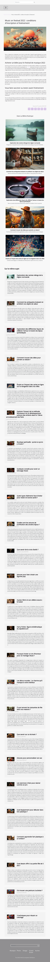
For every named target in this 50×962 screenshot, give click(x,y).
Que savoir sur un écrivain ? (27, 734)
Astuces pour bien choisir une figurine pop (27, 576)
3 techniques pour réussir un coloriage (27, 916)
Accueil (5, 14)
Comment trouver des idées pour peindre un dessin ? (25, 230)
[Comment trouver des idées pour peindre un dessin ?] (25, 217)
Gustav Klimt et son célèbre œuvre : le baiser (30, 601)
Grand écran (31, 951)
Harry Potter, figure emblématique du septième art (29, 628)
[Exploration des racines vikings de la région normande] (25, 130)
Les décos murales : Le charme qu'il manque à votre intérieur (29, 682)
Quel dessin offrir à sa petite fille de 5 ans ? (30, 865)
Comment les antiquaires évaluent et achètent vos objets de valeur (25, 171)
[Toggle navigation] (6, 7)
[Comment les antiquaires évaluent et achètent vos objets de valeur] (25, 159)
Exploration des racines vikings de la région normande (25, 143)
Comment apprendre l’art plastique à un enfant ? (30, 838)
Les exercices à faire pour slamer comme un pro (28, 784)
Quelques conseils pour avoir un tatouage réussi (28, 470)
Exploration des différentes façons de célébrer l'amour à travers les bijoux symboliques (25, 200)
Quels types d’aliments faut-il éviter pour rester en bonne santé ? (29, 497)
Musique (13, 951)
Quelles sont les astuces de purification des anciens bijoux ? (28, 524)
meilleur (28, 67)
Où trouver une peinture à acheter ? (29, 890)
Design (25, 951)
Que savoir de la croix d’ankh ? (27, 550)
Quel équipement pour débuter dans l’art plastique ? (30, 811)
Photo (19, 951)
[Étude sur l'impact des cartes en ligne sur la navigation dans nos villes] (25, 246)
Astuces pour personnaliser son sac (29, 758)
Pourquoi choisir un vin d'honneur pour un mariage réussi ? (29, 655)
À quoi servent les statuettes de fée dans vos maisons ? (29, 708)
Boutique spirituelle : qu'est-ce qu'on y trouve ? (30, 443)
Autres (9, 14)
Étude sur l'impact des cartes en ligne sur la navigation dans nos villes (25, 258)
